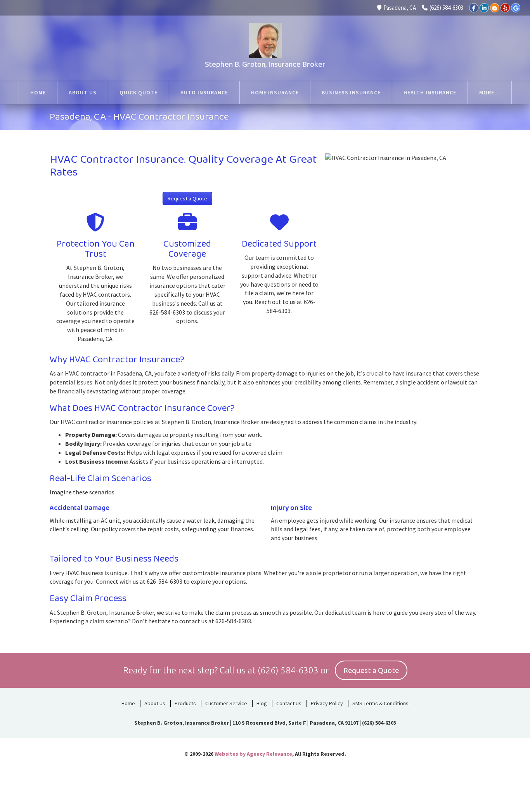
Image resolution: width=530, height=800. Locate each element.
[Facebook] (473, 7)
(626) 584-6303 (446, 7)
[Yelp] (505, 7)
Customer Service (226, 703)
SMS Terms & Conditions (380, 703)
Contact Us (288, 703)
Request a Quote (187, 198)
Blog (261, 703)
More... (489, 92)
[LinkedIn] (484, 7)
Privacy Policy (327, 703)
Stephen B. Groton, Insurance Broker (265, 64)
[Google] (515, 7)
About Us (154, 703)
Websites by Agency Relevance (253, 753)
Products (185, 703)
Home (128, 703)
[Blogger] (494, 7)
